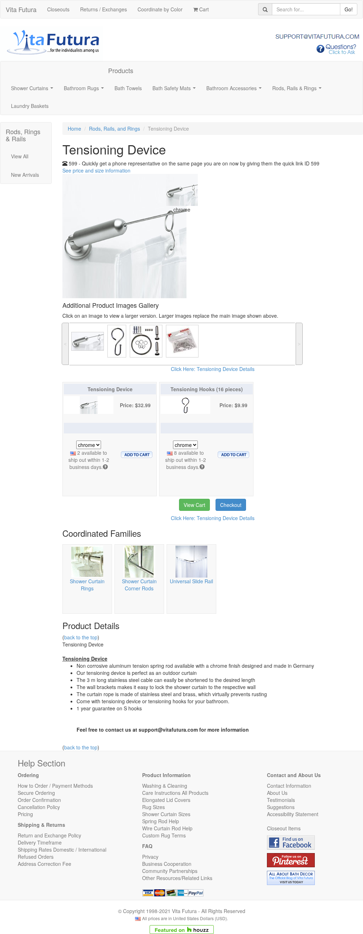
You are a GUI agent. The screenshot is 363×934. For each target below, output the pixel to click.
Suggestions (281, 806)
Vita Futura (21, 9)
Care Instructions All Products (175, 792)
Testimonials (281, 799)
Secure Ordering (36, 792)
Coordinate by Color (160, 9)
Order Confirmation (39, 799)
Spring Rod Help (160, 821)
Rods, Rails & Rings (298, 90)
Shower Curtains (33, 90)
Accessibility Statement (292, 814)
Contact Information (289, 785)
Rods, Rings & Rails (23, 135)
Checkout (230, 504)
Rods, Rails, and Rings (114, 128)
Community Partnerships (169, 870)
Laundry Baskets (30, 105)
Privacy (150, 856)
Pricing (25, 814)
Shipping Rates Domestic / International (62, 849)
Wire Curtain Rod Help (167, 828)
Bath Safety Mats (175, 90)
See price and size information (96, 170)
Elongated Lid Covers (166, 799)
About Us (277, 792)
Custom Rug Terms (164, 835)
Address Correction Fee (44, 863)
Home (74, 128)
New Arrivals (25, 174)
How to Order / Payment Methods (55, 785)
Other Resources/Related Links (177, 877)
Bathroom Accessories (235, 90)
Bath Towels (128, 88)
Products (120, 70)
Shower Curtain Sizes (166, 814)
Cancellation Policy (39, 806)
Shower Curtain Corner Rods (139, 585)
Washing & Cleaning (164, 785)
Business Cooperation (166, 863)
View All (19, 156)
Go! (349, 9)
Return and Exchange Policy (49, 835)
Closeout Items (284, 828)
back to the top (80, 637)
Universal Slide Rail (191, 581)
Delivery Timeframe (40, 842)
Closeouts (58, 9)
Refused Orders (36, 856)
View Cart (194, 504)
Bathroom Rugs (85, 90)
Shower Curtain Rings (87, 585)
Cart (203, 9)
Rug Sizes (153, 806)
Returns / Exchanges (103, 9)
